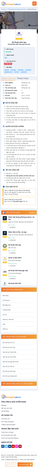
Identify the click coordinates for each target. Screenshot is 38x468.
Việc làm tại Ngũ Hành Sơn (10, 361)
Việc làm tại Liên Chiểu (9, 357)
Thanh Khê (23, 72)
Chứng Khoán (7, 310)
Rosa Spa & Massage (14, 260)
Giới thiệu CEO (5, 419)
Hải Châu (13, 70)
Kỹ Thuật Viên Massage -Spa (18, 270)
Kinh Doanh (6, 300)
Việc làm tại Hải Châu (9, 347)
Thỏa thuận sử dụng (7, 432)
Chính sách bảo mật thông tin (10, 438)
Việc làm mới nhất (6, 408)
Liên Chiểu (28, 70)
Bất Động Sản (7, 305)
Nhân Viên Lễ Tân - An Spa (17, 232)
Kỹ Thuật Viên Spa (19, 43)
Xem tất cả (32, 212)
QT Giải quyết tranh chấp (8, 435)
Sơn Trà (16, 72)
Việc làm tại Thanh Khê (9, 352)
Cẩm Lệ (7, 70)
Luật (4, 324)
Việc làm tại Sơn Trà (8, 342)
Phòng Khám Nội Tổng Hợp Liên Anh (17, 9)
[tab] (8, 78)
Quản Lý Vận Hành (15, 258)
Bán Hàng (5, 295)
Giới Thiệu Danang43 (7, 421)
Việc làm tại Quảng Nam (10, 376)
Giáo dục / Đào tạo (8, 319)
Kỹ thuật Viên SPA (14, 283)
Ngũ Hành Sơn (8, 72)
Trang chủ (3, 9)
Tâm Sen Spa (12, 247)
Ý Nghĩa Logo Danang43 (8, 424)
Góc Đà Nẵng (5, 411)
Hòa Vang (20, 70)
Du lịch (5, 314)
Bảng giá (3, 405)
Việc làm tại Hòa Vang (9, 371)
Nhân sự (5, 329)
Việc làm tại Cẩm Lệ (8, 366)
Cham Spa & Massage (14, 273)
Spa (6, 57)
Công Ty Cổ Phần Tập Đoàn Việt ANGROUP (20, 222)
